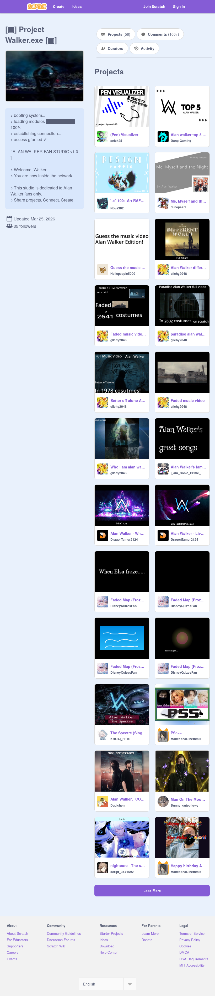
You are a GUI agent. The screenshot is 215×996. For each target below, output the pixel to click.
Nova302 (117, 208)
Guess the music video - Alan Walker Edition (128, 267)
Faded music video (188, 400)
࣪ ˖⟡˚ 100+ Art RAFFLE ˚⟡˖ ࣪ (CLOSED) (128, 200)
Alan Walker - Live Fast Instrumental (188, 533)
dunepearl (178, 207)
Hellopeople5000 (122, 273)
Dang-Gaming (181, 140)
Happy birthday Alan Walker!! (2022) (188, 865)
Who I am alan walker (128, 466)
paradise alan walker (188, 334)
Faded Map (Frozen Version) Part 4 (188, 666)
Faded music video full (128, 334)
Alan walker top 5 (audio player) (188, 134)
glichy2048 (179, 273)
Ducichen (117, 805)
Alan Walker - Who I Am (128, 533)
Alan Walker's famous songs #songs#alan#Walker (188, 466)
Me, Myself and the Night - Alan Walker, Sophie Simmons (188, 201)
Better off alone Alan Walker (128, 400)
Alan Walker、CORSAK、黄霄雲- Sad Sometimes (128, 799)
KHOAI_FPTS (120, 738)
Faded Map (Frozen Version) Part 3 (128, 666)
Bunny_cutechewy (184, 805)
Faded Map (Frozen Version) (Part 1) (128, 599)
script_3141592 (122, 871)
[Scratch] (36, 6)
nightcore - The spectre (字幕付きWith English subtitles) (128, 865)
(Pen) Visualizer (124, 134)
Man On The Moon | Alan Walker (188, 799)
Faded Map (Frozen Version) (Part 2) (188, 599)
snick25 (116, 140)
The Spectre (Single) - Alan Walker (128, 732)
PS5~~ (176, 732)
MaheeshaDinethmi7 (186, 738)
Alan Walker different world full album (188, 267)
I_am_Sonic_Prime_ (186, 473)
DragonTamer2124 (124, 539)
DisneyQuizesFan (123, 605)
